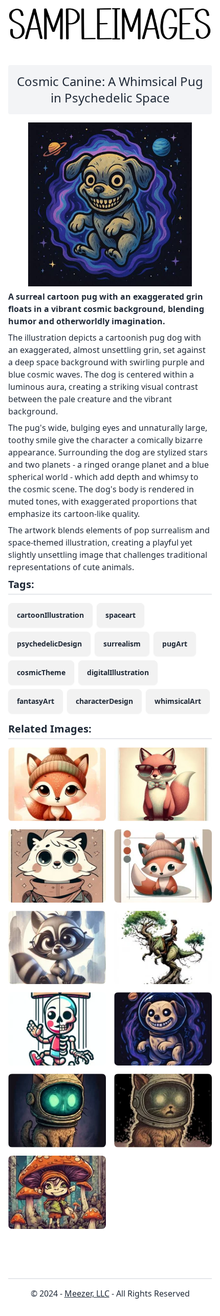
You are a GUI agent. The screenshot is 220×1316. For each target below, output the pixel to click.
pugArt (174, 644)
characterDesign (104, 701)
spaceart (120, 615)
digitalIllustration (118, 672)
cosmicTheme (41, 672)
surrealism (122, 644)
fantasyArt (35, 701)
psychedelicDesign (49, 644)
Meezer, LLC (86, 1293)
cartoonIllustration (50, 615)
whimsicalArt (178, 701)
